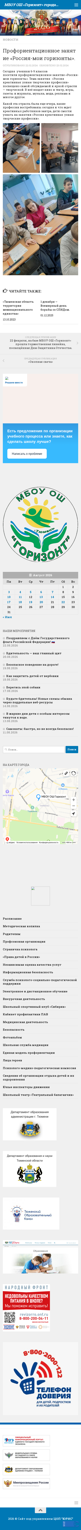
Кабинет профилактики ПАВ (25, 1014)
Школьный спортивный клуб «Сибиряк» (34, 1007)
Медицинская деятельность (25, 1022)
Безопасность (13, 1029)
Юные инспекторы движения (26, 1087)
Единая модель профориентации (29, 1053)
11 (20, 597)
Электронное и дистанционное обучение (35, 991)
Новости (10, 39)
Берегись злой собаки (23, 687)
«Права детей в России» (21, 957)
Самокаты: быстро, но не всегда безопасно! (40, 729)
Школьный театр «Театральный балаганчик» (38, 1095)
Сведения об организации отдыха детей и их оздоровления (38, 1077)
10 (9, 597)
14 (52, 597)
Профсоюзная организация (24, 941)
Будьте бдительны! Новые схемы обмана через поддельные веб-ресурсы (37, 700)
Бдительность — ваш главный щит (33, 653)
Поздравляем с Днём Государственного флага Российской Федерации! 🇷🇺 (36, 640)
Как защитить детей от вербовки (32, 676)
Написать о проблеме (27, 453)
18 (20, 602)
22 (63, 602)
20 (41, 602)
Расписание (12, 918)
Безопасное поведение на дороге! (32, 664)
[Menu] (76, 4)
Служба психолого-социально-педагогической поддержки (40, 982)
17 (9, 602)
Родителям (12, 934)
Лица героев (12, 1060)
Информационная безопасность (28, 972)
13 (41, 597)
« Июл (7, 617)
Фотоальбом (12, 1037)
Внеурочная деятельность (24, 999)
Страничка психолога (20, 949)
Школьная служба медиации (25, 1045)
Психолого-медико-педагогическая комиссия (39, 1068)
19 (30, 602)
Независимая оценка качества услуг (32, 964)
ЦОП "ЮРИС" (63, 1519)
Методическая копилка (21, 926)
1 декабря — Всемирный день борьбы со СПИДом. (55, 305)
